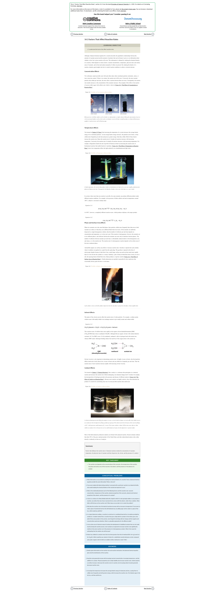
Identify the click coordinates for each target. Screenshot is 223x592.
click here (79, 6)
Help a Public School (133, 24)
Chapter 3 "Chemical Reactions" (100, 372)
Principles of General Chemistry (120, 4)
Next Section (147, 34)
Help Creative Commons (92, 24)
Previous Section (78, 34)
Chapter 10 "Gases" (97, 132)
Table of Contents (112, 34)
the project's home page (129, 9)
